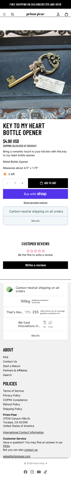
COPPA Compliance (15, 399)
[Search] (12, 14)
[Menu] (4, 14)
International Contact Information (23, 432)
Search (7, 374)
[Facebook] (25, 472)
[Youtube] (39, 472)
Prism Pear (38, 463)
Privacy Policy (11, 395)
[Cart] (66, 14)
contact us (30, 449)
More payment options (35, 202)
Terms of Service (13, 390)
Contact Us (10, 361)
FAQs (6, 446)
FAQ (5, 357)
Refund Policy (11, 404)
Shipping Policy (12, 408)
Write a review (35, 265)
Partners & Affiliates (15, 370)
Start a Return (11, 366)
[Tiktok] (45, 472)
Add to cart (50, 183)
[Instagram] (32, 472)
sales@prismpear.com (16, 456)
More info (35, 220)
